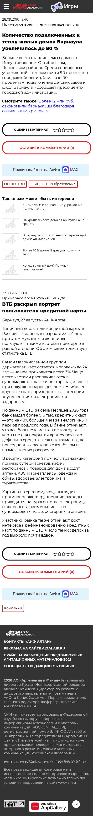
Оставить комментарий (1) (47, 148)
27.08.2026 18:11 (14, 293)
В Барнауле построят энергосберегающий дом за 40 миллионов (55, 237)
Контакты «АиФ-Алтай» (28, 642)
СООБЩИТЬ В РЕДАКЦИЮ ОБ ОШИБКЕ (39, 666)
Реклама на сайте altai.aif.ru (34, 648)
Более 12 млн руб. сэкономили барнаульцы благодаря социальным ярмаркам (38, 106)
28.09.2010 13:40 (15, 19)
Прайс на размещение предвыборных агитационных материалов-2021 (43, 657)
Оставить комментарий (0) (46, 572)
